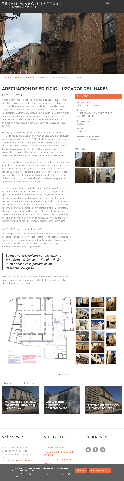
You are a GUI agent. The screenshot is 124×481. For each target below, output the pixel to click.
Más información (99, 470)
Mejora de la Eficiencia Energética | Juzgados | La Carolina (20, 405)
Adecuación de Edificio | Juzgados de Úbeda (103, 407)
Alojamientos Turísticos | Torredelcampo (56, 405)
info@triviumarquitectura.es (20, 461)
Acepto (81, 470)
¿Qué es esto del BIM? (55, 447)
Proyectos (17, 77)
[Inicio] (32, 7)
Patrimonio (29, 77)
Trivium (6, 77)
